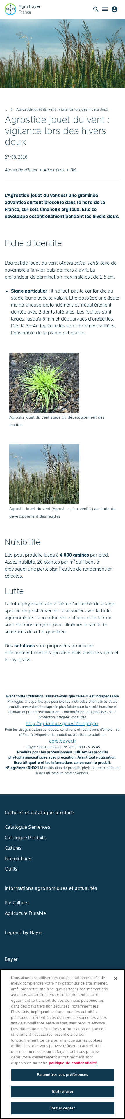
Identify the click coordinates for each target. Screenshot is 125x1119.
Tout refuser (62, 1091)
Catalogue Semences (27, 827)
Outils (11, 869)
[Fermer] (115, 978)
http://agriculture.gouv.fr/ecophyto (62, 723)
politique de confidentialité (73, 1062)
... (6, 109)
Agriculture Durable (25, 913)
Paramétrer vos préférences (62, 1074)
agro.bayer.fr (62, 741)
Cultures (13, 848)
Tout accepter (62, 1108)
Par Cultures (17, 903)
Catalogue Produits (25, 837)
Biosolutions (18, 858)
